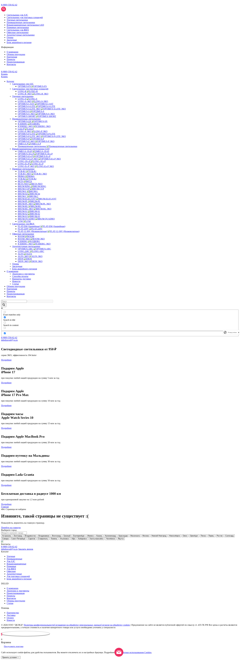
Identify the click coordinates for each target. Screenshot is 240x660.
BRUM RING (24, 186)
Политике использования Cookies (135, 652)
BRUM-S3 (23, 216)
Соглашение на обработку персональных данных (77, 625)
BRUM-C (22, 196)
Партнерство (13, 613)
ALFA (21, 254)
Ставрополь (43, 539)
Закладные (12, 40)
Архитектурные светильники (26, 246)
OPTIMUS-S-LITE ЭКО (29, 109)
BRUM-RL (23, 206)
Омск (185, 536)
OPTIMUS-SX (25, 121)
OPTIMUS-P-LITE (27, 134)
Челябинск (110, 539)
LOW (20, 221)
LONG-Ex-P (24, 164)
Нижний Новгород (159, 536)
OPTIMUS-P (24, 139)
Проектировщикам (16, 62)
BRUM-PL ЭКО (25, 204)
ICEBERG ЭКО (25, 126)
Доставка (11, 615)
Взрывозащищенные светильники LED (31, 149)
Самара (5, 539)
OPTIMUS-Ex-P (25, 156)
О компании (12, 52)
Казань (4, 74)
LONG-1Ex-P (24, 161)
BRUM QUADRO (26, 219)
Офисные (11, 571)
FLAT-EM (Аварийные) (29, 226)
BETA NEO (23, 184)
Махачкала (135, 536)
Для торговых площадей (18, 576)
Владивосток (30, 536)
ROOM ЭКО (24, 239)
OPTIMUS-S (24, 111)
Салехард (229, 536)
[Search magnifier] (16, 14)
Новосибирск (174, 536)
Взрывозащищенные (16, 564)
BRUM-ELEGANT (27, 199)
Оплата (10, 618)
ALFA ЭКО (23, 256)
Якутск (121, 539)
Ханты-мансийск (96, 539)
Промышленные (14, 559)
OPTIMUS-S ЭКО (26, 114)
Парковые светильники (23, 169)
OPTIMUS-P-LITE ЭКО (29, 136)
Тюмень (54, 539)
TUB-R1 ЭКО (25, 174)
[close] (238, 332)
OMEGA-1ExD (25, 151)
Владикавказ (43, 536)
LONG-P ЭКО (25, 131)
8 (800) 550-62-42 (9, 5)
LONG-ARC (24, 251)
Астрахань (6, 536)
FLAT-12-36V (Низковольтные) (33, 231)
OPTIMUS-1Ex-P (26, 154)
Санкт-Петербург (18, 539)
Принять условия (9, 657)
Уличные (11, 556)
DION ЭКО (23, 261)
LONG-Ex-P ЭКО (26, 166)
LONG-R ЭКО (25, 94)
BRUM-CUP (24, 189)
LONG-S (22, 99)
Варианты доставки (21, 279)
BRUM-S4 (23, 194)
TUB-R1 (22, 171)
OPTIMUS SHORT (27, 116)
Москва (145, 536)
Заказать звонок (25, 549)
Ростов (219, 536)
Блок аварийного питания (24, 269)
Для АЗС (11, 561)
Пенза (203, 536)
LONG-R (22, 91)
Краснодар (123, 536)
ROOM (21, 236)
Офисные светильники (23, 234)
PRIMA (21, 176)
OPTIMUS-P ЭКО (26, 141)
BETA (21, 181)
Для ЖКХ (11, 569)
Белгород (18, 536)
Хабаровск (82, 539)
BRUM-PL (23, 201)
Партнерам (12, 57)
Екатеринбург (79, 536)
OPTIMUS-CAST (26, 104)
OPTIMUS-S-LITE (27, 106)
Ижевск (90, 536)
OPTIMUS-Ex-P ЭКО (28, 159)
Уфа (73, 539)
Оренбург (194, 536)
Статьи (15, 284)
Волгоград (56, 536)
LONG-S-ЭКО (25, 101)
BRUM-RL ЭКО (26, 209)
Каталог (10, 81)
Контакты (11, 64)
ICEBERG (23, 124)
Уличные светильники (22, 96)
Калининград (110, 536)
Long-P (21, 129)
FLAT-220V (23, 229)
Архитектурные (14, 574)
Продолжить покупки (13, 646)
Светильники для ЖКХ (23, 224)
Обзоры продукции (16, 54)
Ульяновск (64, 539)
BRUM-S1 (23, 211)
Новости (16, 281)
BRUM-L (22, 191)
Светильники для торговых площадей (30, 89)
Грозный (67, 536)
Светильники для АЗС (23, 84)
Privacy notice (232, 332)
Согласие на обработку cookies (115, 625)
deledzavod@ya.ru (9, 340)
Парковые (11, 566)
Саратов (31, 539)
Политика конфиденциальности (39, 625)
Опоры (10, 37)
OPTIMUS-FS (24, 86)
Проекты (11, 59)
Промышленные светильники (26, 119)
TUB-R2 (22, 179)
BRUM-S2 (23, 214)
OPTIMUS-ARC (26, 249)
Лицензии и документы (23, 274)
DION (21, 259)
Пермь (211, 536)
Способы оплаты (20, 276)
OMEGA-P (23, 144)
